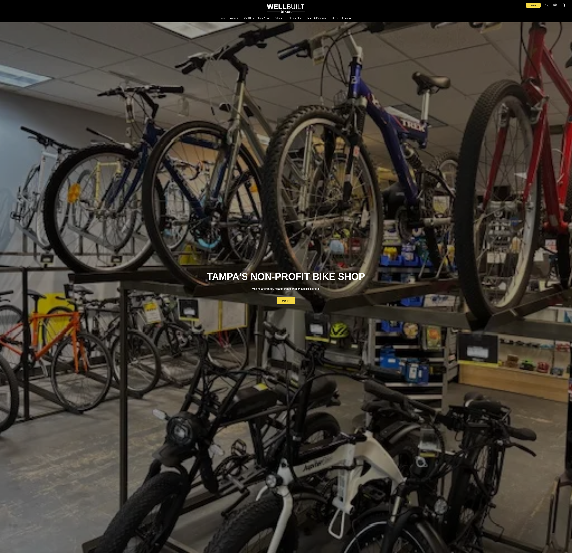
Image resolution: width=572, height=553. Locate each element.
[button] (286, 8)
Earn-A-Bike (264, 17)
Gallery (334, 17)
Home (223, 17)
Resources (347, 17)
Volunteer (279, 17)
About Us (235, 17)
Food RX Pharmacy (316, 17)
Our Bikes (249, 17)
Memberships (296, 17)
